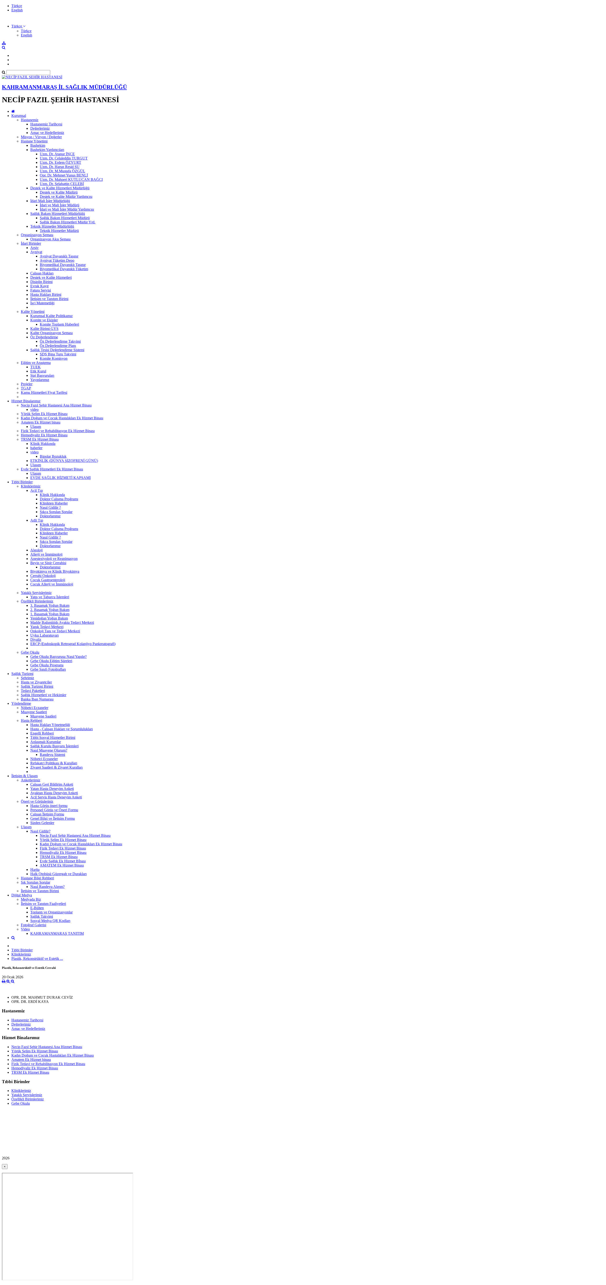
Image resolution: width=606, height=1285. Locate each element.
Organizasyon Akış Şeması (50, 239)
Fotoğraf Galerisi (33, 925)
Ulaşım (35, 427)
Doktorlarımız (50, 516)
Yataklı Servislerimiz (36, 593)
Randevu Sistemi (52, 755)
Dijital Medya (21, 895)
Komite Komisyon (53, 358)
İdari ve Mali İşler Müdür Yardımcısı (67, 209)
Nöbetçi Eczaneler (34, 708)
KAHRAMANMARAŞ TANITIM (57, 933)
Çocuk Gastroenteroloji (47, 580)
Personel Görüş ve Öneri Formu (54, 810)
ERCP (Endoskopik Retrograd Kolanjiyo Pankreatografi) (73, 644)
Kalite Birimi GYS (44, 329)
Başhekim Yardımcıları (47, 150)
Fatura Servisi (40, 290)
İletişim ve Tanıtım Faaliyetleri (43, 904)
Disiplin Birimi (41, 282)
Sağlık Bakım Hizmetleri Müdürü (65, 218)
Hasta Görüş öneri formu (48, 806)
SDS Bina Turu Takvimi (58, 354)
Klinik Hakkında (42, 444)
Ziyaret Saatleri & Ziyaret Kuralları (56, 767)
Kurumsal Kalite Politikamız (51, 316)
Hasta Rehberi (31, 720)
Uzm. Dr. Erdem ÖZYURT (60, 162)
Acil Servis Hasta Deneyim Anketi (56, 797)
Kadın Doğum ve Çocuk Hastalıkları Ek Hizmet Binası (62, 418)
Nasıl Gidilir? (40, 831)
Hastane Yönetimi (34, 141)
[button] (18, 26)
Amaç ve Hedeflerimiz (47, 133)
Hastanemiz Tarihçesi (46, 124)
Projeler (26, 384)
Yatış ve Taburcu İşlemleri (49, 597)
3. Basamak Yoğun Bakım (49, 605)
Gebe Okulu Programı (46, 665)
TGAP (26, 388)
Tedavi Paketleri (33, 691)
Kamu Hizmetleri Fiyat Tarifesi (44, 392)
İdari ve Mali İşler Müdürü (59, 205)
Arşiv (34, 248)
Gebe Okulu (30, 652)
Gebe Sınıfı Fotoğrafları (48, 669)
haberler (36, 448)
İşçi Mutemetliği (42, 303)
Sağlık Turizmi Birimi (37, 686)
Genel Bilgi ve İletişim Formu (52, 818)
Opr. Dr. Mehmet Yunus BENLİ (64, 175)
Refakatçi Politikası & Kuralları (53, 763)
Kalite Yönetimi (33, 312)
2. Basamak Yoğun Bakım (49, 610)
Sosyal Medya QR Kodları (50, 921)
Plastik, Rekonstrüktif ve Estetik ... (37, 959)
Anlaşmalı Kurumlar (45, 742)
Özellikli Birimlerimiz (37, 601)
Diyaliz (35, 640)
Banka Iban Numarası (37, 699)
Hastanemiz (29, 120)
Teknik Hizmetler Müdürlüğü (52, 226)
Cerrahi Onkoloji (43, 576)
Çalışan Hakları (41, 273)
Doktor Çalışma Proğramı (59, 499)
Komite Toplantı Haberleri (59, 324)
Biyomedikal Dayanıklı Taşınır (63, 265)
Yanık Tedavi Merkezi (46, 627)
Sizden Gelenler (42, 823)
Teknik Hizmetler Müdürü (59, 231)
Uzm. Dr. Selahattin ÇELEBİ (62, 184)
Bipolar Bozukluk (53, 456)
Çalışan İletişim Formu (47, 814)
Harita (35, 870)
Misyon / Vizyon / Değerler (41, 137)
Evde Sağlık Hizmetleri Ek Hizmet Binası (52, 469)
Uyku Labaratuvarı (44, 635)
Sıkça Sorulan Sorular (56, 512)
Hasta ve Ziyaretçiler (36, 682)
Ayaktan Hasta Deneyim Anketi (54, 793)
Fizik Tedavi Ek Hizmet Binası (63, 848)
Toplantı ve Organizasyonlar (51, 912)
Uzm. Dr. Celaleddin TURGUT (64, 158)
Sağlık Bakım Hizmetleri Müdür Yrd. (67, 222)
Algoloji (36, 550)
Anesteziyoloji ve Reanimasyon (54, 559)
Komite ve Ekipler (44, 320)
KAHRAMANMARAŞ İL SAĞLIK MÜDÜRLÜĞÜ (64, 87)
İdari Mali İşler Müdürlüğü (50, 201)
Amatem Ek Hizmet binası (40, 422)
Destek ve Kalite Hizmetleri (51, 277)
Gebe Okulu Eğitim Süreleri (51, 661)
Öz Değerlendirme (44, 337)
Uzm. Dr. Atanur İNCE (57, 154)
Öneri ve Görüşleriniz (37, 801)
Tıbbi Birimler (22, 482)
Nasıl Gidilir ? (50, 507)
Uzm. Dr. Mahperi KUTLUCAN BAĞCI (71, 179)
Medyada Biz (31, 899)
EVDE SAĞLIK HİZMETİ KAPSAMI (60, 478)
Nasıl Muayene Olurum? (48, 750)
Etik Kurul (38, 371)
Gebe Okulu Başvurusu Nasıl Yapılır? (58, 657)
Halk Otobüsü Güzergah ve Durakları (58, 874)
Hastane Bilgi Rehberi (37, 878)
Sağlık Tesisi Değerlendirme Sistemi (57, 350)
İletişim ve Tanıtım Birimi (49, 299)
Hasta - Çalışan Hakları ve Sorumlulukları (61, 729)
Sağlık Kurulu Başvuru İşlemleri (54, 746)
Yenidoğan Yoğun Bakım (49, 618)
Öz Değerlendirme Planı (58, 346)
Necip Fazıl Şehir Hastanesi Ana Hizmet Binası (56, 405)
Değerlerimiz (40, 128)
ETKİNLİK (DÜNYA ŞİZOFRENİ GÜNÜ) (64, 461)
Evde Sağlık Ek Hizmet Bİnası (63, 861)
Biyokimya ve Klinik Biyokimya (54, 571)
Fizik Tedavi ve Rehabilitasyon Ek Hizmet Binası (58, 431)
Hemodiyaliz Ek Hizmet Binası (44, 435)
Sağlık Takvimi (41, 916)
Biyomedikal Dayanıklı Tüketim (64, 269)
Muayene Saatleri (34, 712)
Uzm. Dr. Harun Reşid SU (60, 167)
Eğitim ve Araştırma (36, 363)
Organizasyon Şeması (37, 235)
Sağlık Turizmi (22, 674)
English (17, 10)
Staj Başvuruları (42, 375)
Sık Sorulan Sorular (35, 882)
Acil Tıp (36, 490)
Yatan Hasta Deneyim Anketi (52, 789)
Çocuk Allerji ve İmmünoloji (51, 584)
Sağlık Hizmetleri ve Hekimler (43, 695)
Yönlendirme (21, 703)
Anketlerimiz (30, 780)
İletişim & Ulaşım (24, 776)
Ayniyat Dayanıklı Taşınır (59, 256)
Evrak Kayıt (39, 286)
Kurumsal (18, 116)
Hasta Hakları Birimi (45, 294)
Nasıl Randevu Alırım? (47, 887)
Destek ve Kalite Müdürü (59, 192)
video (34, 410)
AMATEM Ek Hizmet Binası (62, 865)
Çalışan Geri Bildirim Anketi (51, 784)
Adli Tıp (36, 520)
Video (25, 929)
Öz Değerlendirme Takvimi (60, 341)
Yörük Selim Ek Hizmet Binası (44, 414)
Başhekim (37, 145)
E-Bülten (37, 908)
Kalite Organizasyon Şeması (51, 333)
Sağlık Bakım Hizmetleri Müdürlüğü (57, 214)
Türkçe (16, 6)
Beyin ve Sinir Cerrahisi (48, 563)
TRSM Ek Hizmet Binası (40, 439)
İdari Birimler (31, 243)
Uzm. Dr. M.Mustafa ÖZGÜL (62, 171)
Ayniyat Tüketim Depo (57, 260)
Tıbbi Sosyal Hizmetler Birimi (52, 738)
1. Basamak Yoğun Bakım (49, 614)
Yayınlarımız (39, 380)
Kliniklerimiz (30, 486)
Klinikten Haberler (54, 503)
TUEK (35, 367)
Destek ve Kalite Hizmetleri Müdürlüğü (59, 188)
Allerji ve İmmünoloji (46, 554)
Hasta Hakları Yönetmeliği (50, 725)
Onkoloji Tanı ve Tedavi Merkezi (55, 631)
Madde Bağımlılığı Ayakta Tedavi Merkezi (62, 622)
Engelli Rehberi (42, 733)
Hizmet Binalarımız (25, 401)
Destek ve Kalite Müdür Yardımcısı (66, 197)
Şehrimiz (27, 678)
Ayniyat (36, 252)
